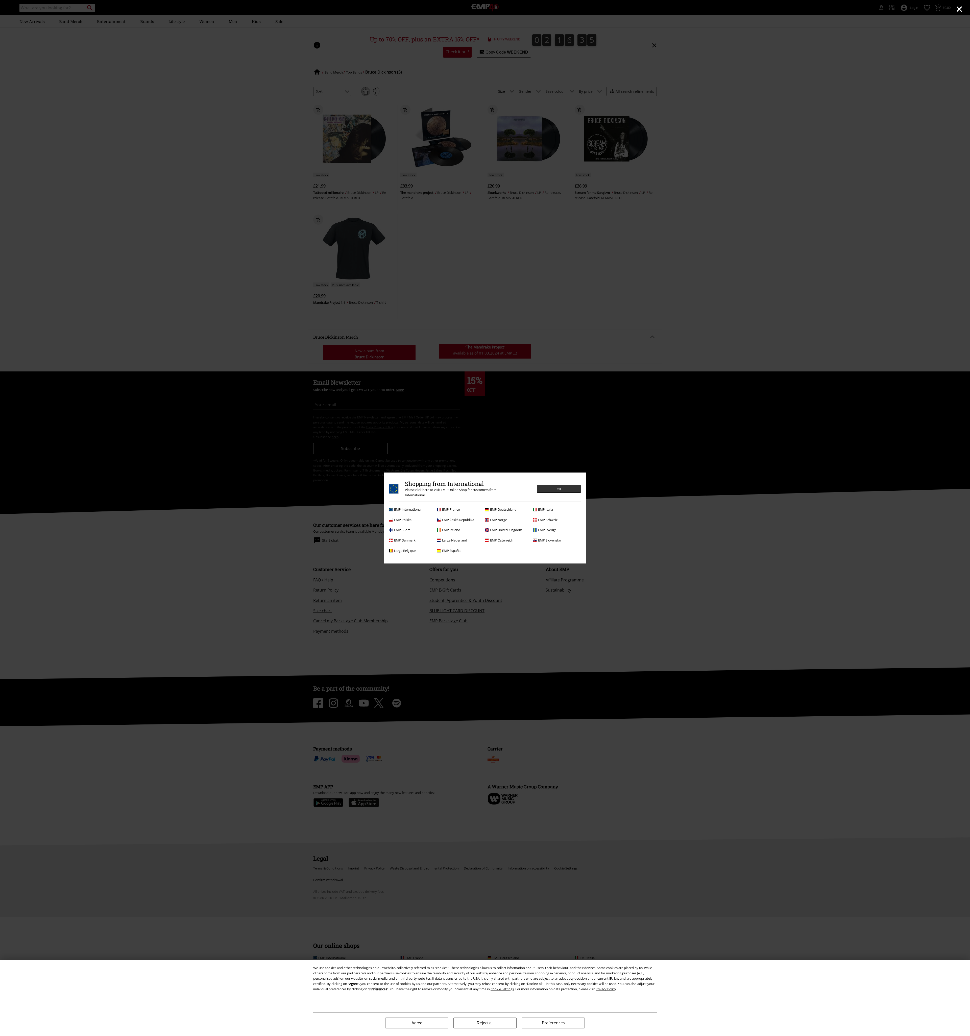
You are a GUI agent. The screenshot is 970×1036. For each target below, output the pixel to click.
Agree (416, 1023)
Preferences (553, 1023)
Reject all (485, 1023)
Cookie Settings (502, 989)
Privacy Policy (606, 989)
